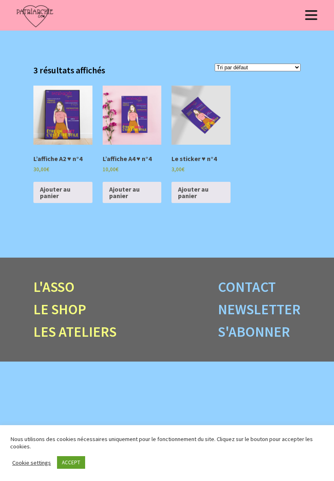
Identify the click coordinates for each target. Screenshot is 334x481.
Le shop (59, 309)
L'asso (54, 287)
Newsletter (259, 309)
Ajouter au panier (55, 192)
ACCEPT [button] (71, 462)
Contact (247, 287)
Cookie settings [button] (31, 462)
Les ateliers (74, 332)
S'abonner (254, 332)
